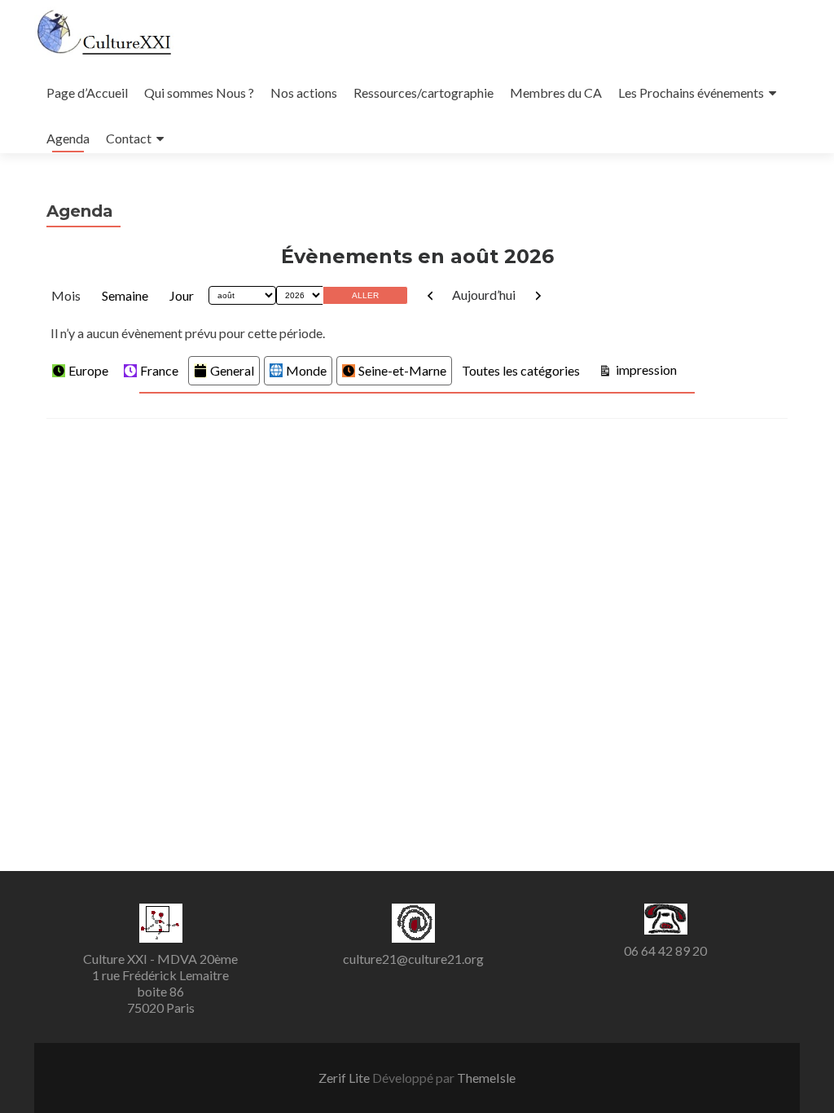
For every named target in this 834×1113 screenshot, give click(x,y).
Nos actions (303, 92)
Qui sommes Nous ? (199, 92)
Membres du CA (556, 92)
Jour (181, 295)
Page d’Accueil (87, 92)
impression (644, 369)
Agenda (68, 138)
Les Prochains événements (691, 92)
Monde (306, 370)
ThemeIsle (486, 1077)
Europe (88, 370)
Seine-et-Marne (402, 370)
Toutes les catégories (521, 370)
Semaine (125, 295)
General (232, 370)
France (159, 370)
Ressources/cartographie (423, 92)
